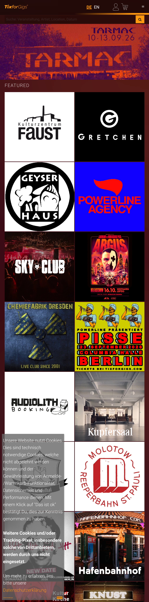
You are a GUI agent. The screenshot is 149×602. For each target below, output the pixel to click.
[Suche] (140, 19)
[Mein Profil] (116, 6)
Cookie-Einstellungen (8, 597)
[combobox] (70, 19)
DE (89, 7)
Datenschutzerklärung (24, 590)
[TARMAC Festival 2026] (74, 52)
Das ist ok (59, 597)
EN (96, 7)
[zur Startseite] (16, 6)
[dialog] (33, 517)
